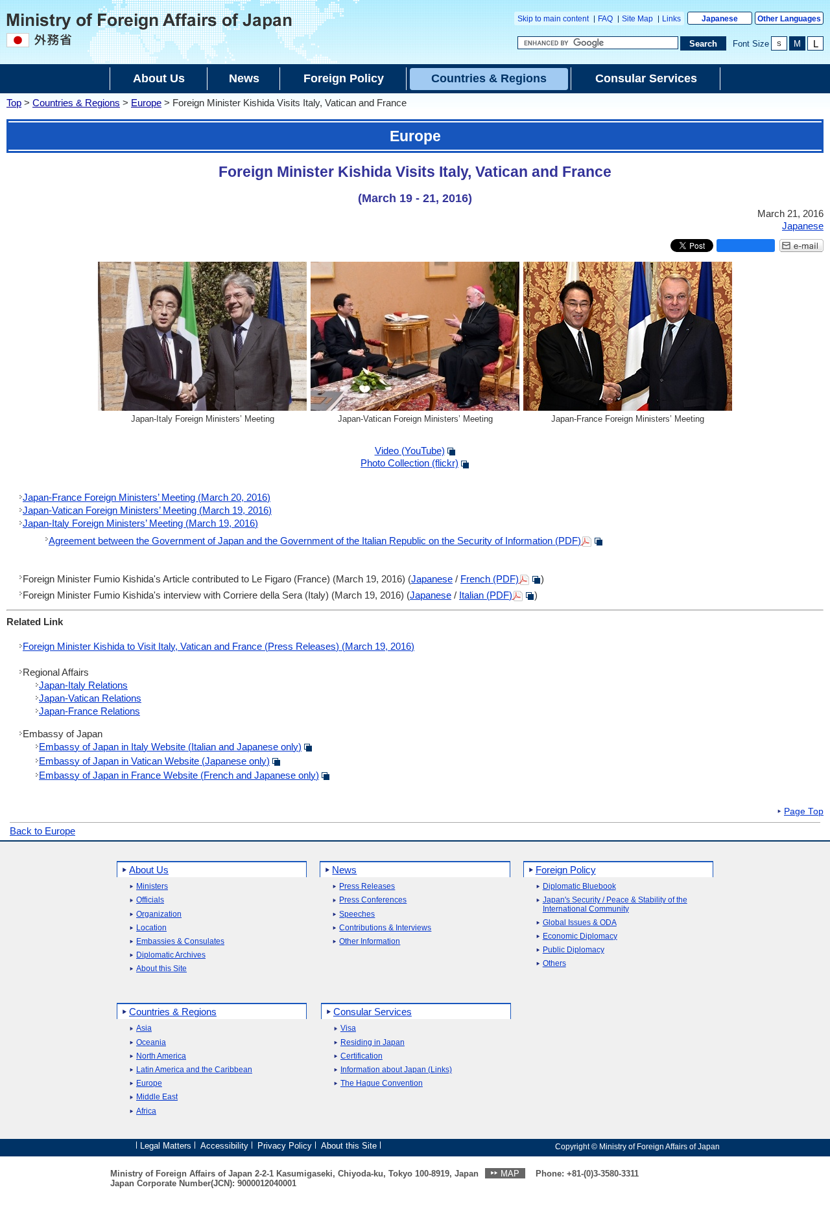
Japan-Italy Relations (83, 685)
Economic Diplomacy (580, 936)
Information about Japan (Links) (396, 1070)
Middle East (157, 1097)
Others (554, 963)
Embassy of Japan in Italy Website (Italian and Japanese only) (170, 746)
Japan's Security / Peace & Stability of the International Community (615, 904)
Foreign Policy (566, 869)
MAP (510, 1173)
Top (13, 102)
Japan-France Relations (89, 711)
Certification (361, 1056)
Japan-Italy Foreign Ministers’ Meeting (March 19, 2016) (140, 523)
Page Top (804, 811)
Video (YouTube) (410, 450)
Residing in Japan (372, 1043)
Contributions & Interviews (385, 928)
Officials (150, 900)
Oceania (151, 1043)
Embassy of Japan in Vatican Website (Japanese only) (154, 760)
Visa (348, 1028)
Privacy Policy (284, 1146)
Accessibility (224, 1146)
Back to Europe (42, 830)
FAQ (605, 18)
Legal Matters (165, 1146)
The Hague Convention (381, 1083)
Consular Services (372, 1011)
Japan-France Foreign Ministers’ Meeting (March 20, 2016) (146, 497)
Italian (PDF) (485, 595)
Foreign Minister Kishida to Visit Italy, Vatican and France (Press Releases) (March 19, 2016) (218, 646)
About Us (149, 869)
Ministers (152, 886)
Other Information (369, 941)
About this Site (161, 969)
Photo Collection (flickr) (409, 462)
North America (161, 1056)
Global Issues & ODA (580, 923)
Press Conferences (373, 900)
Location (151, 928)
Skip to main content (553, 18)
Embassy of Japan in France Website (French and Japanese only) (179, 775)
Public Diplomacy (573, 950)
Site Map (637, 18)
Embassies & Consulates (180, 941)
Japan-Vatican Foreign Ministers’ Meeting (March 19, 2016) (147, 510)
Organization (159, 914)
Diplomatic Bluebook (579, 886)
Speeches (357, 914)
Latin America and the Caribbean (194, 1070)
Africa (146, 1111)
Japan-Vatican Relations (90, 698)
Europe (146, 102)
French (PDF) (489, 578)
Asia (144, 1028)
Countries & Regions (76, 102)
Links (671, 18)
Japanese (720, 18)
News (344, 869)
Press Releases (367, 886)
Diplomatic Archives (171, 955)
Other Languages (789, 18)
